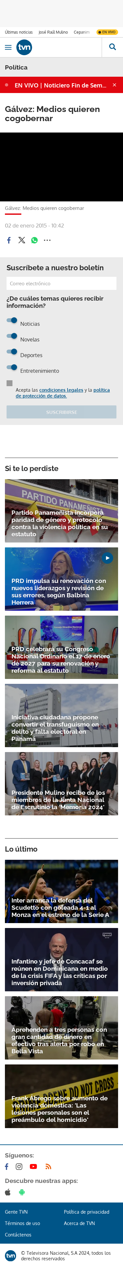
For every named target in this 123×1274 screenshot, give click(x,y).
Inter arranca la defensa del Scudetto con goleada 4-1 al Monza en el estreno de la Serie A (60, 907)
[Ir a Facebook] (8, 1167)
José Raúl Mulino (53, 32)
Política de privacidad (86, 1212)
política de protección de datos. (63, 393)
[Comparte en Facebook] (8, 240)
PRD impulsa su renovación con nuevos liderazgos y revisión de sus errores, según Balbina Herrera (58, 591)
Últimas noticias (19, 32)
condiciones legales (61, 390)
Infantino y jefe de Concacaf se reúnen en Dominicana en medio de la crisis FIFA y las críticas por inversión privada (59, 972)
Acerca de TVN (79, 1223)
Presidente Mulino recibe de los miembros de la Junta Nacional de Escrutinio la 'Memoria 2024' (58, 799)
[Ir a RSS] (50, 1167)
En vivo (108, 32)
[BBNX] (10, 1255)
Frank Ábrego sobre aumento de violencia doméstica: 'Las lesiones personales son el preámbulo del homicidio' (59, 1108)
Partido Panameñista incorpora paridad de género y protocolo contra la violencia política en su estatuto (59, 523)
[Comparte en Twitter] (21, 240)
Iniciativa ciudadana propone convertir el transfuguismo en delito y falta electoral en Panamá (55, 728)
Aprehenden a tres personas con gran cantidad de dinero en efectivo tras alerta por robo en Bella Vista (59, 1040)
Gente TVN (16, 1212)
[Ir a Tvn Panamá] (59, 47)
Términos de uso (22, 1223)
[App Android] (23, 1192)
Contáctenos (18, 1234)
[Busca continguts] (112, 47)
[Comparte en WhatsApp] (34, 240)
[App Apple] (9, 1192)
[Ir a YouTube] (35, 1167)
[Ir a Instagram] (20, 1167)
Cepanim (82, 32)
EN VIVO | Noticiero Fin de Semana (63, 85)
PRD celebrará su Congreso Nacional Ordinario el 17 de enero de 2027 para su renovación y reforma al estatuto (60, 659)
